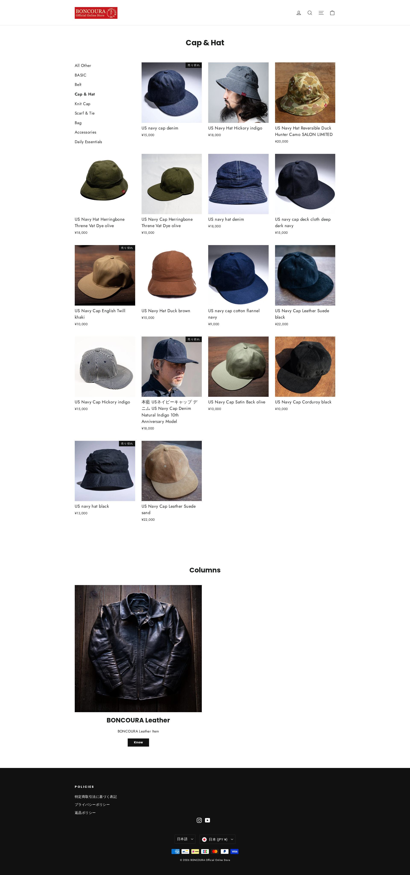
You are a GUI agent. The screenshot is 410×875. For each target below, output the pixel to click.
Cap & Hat (85, 94)
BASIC (80, 75)
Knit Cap (82, 104)
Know (138, 742)
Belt (78, 84)
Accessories (86, 132)
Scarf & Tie (85, 113)
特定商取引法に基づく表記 (96, 796)
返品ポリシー (85, 812)
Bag (78, 123)
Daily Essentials (88, 142)
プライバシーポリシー (92, 804)
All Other (83, 65)
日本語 (182, 839)
